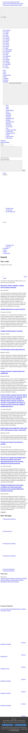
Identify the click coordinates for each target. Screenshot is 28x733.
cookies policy (24, 728)
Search (2, 143)
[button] (15, 191)
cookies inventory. (15, 730)
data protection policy (15, 728)
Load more (3, 512)
